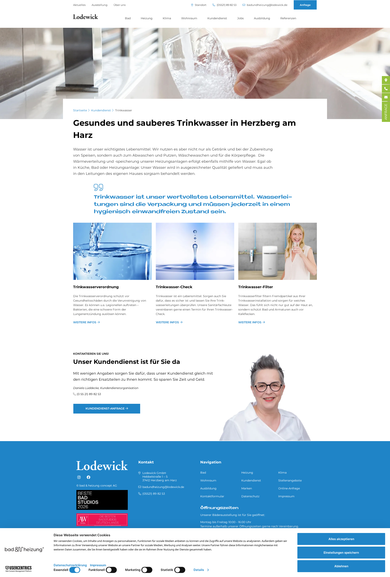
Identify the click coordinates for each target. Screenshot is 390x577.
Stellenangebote (290, 480)
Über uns (120, 4)
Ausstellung (99, 4)
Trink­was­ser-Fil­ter (255, 287)
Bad (128, 18)
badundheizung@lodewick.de (266, 5)
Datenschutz (250, 496)
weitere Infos (84, 322)
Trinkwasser (123, 110)
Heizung (147, 18)
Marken (246, 488)
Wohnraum (189, 18)
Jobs (240, 18)
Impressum (286, 496)
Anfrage (305, 4)
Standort (200, 5)
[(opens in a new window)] (79, 477)
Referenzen (288, 18)
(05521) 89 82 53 (226, 5)
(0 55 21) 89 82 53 (89, 394)
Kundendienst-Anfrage (105, 408)
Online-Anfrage (289, 488)
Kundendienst (217, 18)
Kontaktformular (212, 496)
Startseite (80, 110)
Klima (167, 18)
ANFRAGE (386, 112)
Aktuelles (79, 4)
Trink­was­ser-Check (174, 287)
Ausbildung (262, 18)
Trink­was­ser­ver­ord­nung (96, 287)
